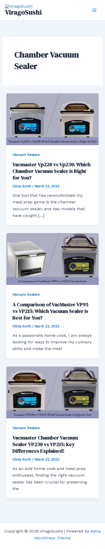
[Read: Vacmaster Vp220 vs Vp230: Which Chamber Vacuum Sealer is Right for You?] (52, 118)
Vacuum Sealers (26, 154)
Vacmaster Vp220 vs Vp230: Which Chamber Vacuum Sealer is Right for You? (51, 171)
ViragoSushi (23, 12)
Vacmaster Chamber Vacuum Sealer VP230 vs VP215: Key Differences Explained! (45, 444)
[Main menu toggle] (94, 10)
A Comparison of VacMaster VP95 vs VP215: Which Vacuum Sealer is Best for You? (50, 311)
